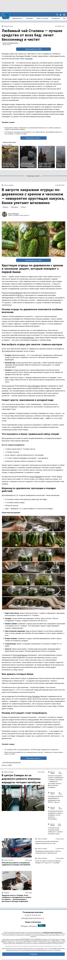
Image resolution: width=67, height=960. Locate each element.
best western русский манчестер (12, 762)
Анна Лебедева (13, 214)
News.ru (21, 295)
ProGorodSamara (16, 293)
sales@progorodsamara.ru (32, 918)
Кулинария (14, 207)
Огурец (23, 207)
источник (29, 59)
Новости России (8, 26)
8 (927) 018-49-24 (32, 915)
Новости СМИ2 (7, 145)
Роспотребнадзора (20, 655)
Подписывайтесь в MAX (33, 49)
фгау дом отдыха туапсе (9, 142)
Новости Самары (8, 185)
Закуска (5, 207)
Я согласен (33, 954)
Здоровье (6, 892)
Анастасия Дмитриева (10, 43)
